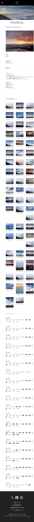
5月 (20, 407)
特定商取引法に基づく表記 (17, 507)
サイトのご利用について (17, 510)
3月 (13, 424)
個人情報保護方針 (17, 505)
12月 (17, 434)
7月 (26, 320)
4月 (16, 407)
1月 (7, 424)
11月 (13, 434)
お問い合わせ (17, 502)
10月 (9, 443)
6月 (23, 389)
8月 (29, 320)
